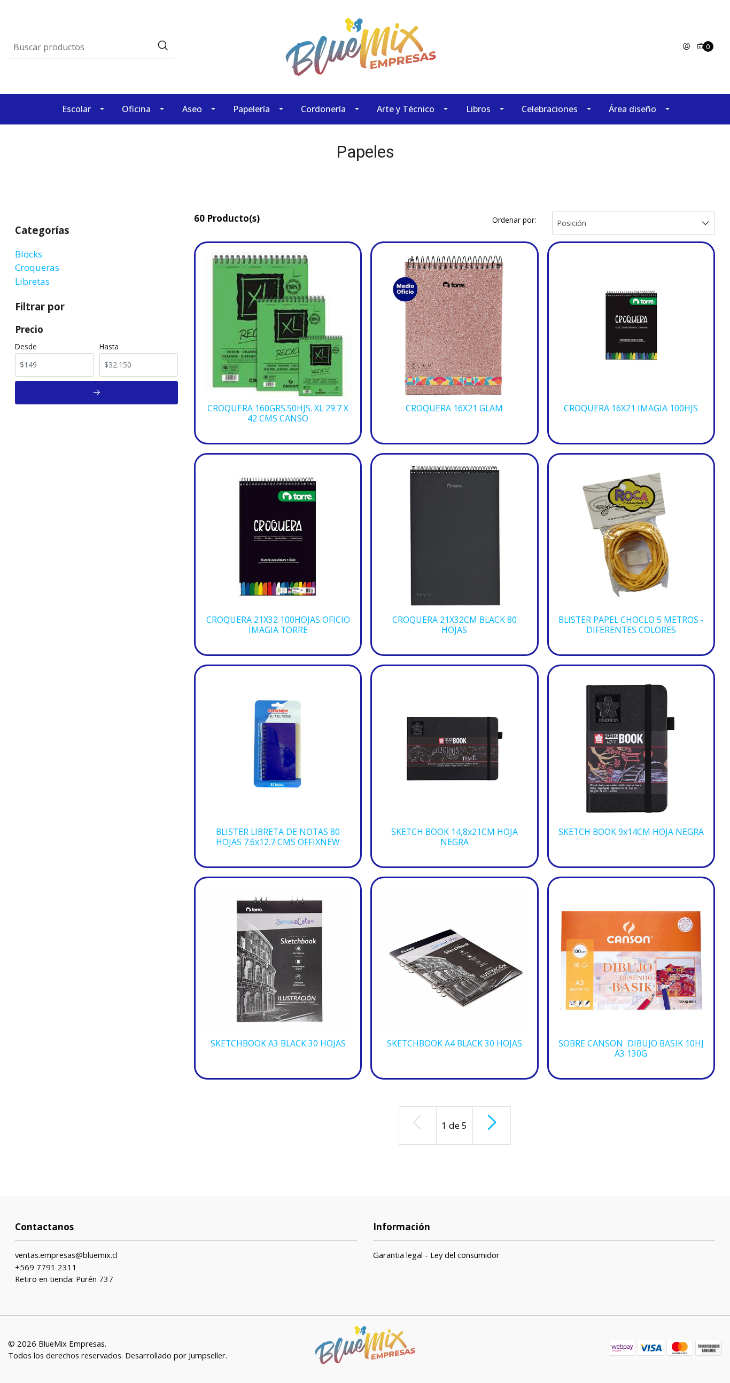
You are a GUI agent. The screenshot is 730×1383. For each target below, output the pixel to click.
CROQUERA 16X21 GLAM (454, 408)
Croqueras (37, 267)
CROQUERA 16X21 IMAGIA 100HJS (631, 408)
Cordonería (323, 109)
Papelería (251, 109)
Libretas (32, 281)
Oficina (136, 109)
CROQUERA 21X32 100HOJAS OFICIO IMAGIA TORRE (278, 625)
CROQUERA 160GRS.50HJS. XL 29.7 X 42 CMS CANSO (277, 413)
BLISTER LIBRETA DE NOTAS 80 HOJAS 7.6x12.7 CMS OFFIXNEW (278, 837)
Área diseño (632, 109)
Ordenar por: (514, 220)
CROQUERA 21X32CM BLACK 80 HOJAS (454, 625)
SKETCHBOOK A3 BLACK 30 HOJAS (278, 1043)
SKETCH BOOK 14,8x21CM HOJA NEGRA (454, 837)
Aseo (192, 109)
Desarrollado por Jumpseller (175, 1355)
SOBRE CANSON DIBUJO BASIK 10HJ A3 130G (631, 1048)
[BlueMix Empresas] (365, 46)
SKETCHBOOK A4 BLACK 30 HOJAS (454, 1043)
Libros (478, 109)
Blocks (28, 254)
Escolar (76, 109)
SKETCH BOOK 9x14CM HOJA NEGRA (631, 832)
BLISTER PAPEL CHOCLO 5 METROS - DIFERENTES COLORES (631, 625)
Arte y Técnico (405, 109)
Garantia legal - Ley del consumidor (436, 1254)
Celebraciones (550, 109)
